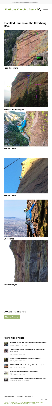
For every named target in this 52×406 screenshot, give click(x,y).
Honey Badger (10, 284)
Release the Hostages (14, 109)
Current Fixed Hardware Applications (25, 2)
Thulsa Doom (10, 148)
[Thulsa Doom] (26, 128)
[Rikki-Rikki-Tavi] (26, 48)
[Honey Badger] (26, 261)
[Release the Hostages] (26, 89)
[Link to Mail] (46, 399)
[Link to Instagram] (42, 399)
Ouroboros (9, 238)
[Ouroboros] (26, 218)
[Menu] (44, 9)
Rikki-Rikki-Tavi (11, 67)
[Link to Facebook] (38, 399)
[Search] (38, 9)
